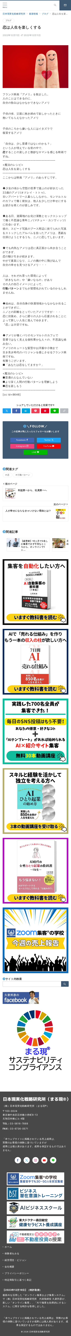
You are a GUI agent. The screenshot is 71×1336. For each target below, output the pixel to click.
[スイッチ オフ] (55, 5)
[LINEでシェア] (55, 410)
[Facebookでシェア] (16, 410)
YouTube (47, 446)
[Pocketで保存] (35, 410)
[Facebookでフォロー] (18, 1160)
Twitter (48, 440)
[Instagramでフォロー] (35, 1160)
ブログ (8, 20)
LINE (34, 452)
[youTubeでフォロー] (44, 1160)
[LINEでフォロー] (53, 1160)
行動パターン (24, 475)
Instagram (21, 446)
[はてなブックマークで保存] (26, 410)
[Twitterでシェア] (7, 410)
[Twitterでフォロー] (27, 1160)
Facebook (21, 440)
